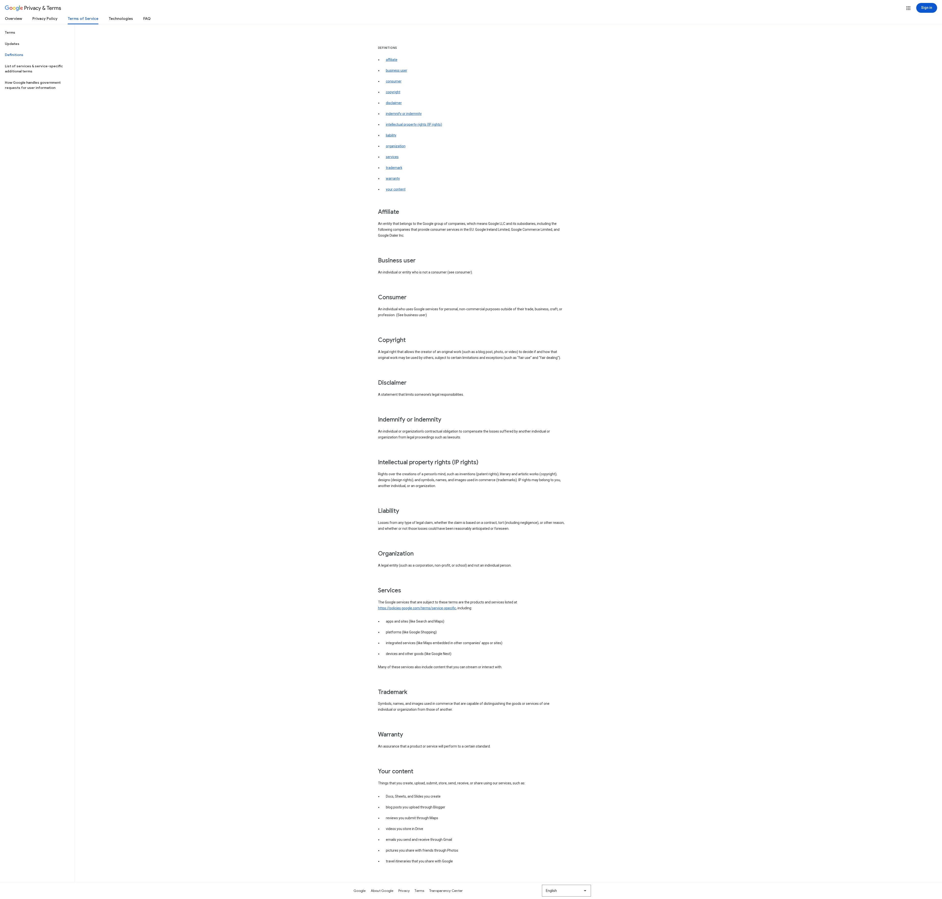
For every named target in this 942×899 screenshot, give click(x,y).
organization (396, 146)
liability (391, 135)
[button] (908, 8)
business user (396, 70)
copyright (393, 92)
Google (359, 890)
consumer (394, 81)
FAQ (147, 18)
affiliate (391, 60)
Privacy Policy (44, 18)
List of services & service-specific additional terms (34, 69)
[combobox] (566, 891)
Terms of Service (83, 18)
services (392, 157)
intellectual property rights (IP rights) (414, 124)
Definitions (14, 55)
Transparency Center (446, 890)
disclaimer (394, 103)
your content (396, 189)
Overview (13, 18)
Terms (10, 32)
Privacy (404, 890)
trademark (394, 168)
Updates (12, 43)
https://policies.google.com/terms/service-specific (417, 608)
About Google (382, 890)
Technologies (121, 18)
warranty (393, 178)
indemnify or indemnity (404, 114)
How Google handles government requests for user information (33, 85)
